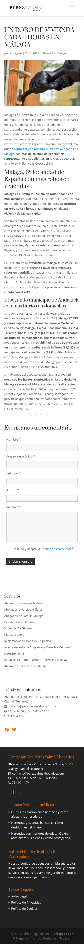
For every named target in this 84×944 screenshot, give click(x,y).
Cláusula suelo (14, 635)
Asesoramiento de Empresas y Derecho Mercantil (38, 647)
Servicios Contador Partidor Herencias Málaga (35, 660)
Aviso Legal (19, 896)
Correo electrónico (20, 456)
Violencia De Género (18, 628)
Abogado (16, 53)
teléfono (13, 473)
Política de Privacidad (26, 902)
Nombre (13, 439)
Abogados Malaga (54, 53)
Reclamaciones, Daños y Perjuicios (27, 641)
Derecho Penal (14, 654)
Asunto (12, 490)
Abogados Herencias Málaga (23, 603)
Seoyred (65, 938)
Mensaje (13, 507)
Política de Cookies (24, 908)
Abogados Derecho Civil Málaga (25, 666)
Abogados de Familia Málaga (23, 616)
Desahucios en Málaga (19, 622)
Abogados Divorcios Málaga (23, 609)
